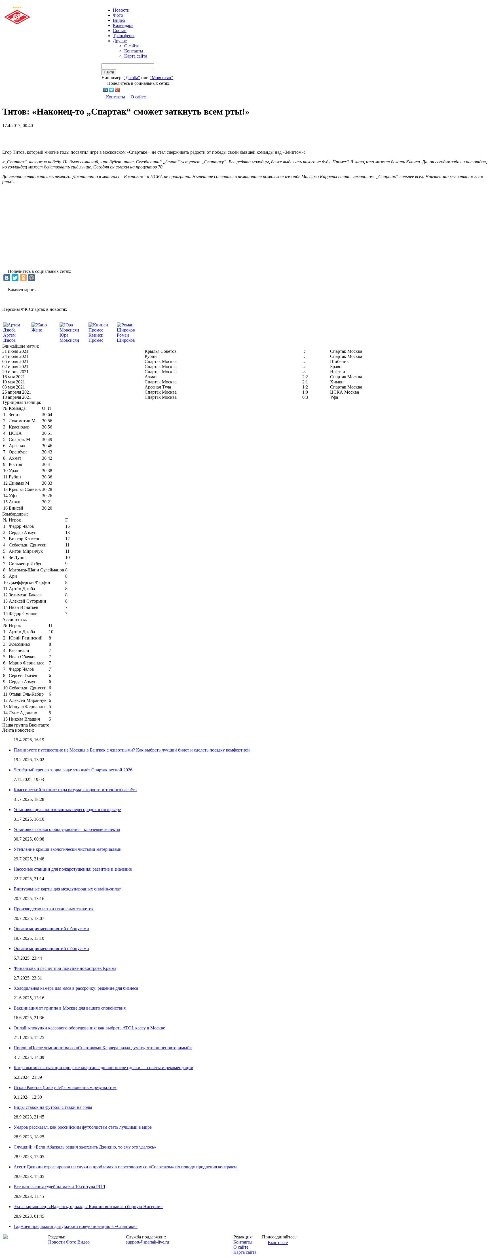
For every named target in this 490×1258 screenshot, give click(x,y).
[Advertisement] (68, 136)
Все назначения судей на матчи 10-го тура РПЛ (59, 1186)
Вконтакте (278, 1242)
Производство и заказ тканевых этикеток (54, 908)
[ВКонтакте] (106, 90)
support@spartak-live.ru (147, 1242)
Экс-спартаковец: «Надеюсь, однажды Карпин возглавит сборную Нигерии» (88, 1206)
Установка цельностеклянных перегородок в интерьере (67, 809)
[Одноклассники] (23, 277)
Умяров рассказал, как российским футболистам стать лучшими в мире (83, 1127)
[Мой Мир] (31, 277)
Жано (36, 330)
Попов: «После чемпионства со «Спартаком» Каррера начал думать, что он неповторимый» (103, 1047)
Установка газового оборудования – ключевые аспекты (67, 829)
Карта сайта (135, 56)
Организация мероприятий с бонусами (51, 928)
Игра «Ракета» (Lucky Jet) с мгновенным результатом (65, 1087)
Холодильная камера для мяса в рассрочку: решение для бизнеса (76, 988)
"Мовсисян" (161, 77)
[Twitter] (112, 90)
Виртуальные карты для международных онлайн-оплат (67, 888)
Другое (120, 40)
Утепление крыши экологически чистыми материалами (68, 849)
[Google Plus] (118, 90)
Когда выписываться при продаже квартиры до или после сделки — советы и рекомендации (103, 1067)
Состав (119, 30)
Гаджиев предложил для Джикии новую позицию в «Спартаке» (76, 1226)
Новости (56, 1242)
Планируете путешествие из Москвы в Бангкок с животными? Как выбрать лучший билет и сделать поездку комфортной (132, 750)
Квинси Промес (96, 338)
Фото (118, 15)
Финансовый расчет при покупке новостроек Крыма (65, 968)
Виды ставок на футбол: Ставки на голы (53, 1107)
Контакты (133, 50)
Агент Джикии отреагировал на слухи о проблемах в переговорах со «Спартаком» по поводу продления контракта (125, 1166)
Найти (109, 72)
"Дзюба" (132, 77)
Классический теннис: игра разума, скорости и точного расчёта (75, 789)
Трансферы (123, 35)
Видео (119, 20)
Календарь (123, 25)
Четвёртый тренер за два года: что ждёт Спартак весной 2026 (73, 769)
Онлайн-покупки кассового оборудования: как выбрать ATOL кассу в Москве (89, 1027)
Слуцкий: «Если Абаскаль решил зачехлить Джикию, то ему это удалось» (85, 1147)
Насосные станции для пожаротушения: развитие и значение (73, 869)
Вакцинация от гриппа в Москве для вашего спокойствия (70, 1008)
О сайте (131, 45)
